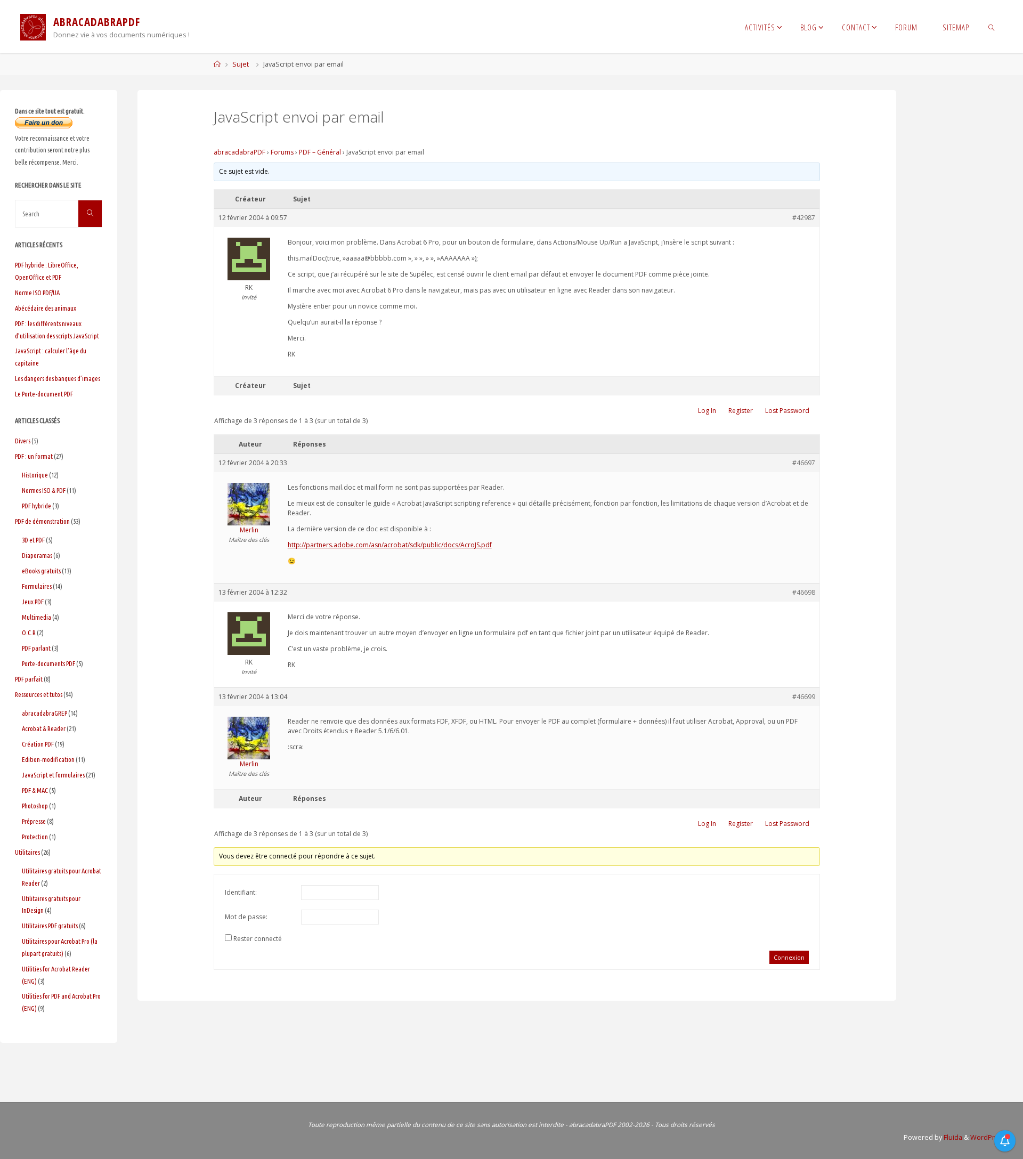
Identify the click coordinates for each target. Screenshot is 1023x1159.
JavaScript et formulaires (53, 775)
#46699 (803, 696)
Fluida (952, 1137)
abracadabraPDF (239, 152)
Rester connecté (257, 938)
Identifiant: (241, 892)
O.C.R (29, 632)
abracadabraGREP (44, 713)
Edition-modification (48, 759)
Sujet (240, 64)
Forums (282, 152)
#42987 (803, 217)
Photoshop (35, 805)
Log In (707, 410)
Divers (22, 440)
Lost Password (787, 410)
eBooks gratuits (41, 570)
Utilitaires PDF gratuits (50, 925)
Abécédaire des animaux (45, 308)
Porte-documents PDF (48, 663)
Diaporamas (37, 555)
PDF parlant (36, 648)
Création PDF (38, 744)
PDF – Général (320, 152)
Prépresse (34, 821)
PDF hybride (36, 505)
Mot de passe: (246, 916)
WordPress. (989, 1137)
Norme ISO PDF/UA (37, 292)
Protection (35, 836)
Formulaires (37, 586)
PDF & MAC (35, 790)
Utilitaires (27, 852)
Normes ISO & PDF (44, 490)
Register (740, 410)
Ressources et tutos (38, 694)
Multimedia (36, 617)
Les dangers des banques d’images (57, 378)
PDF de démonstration (42, 521)
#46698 (803, 592)
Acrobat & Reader (44, 728)
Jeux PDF (33, 601)
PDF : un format (34, 456)
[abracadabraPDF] (33, 26)
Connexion (789, 957)
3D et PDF (33, 540)
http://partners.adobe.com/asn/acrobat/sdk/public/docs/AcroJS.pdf (390, 544)
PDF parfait (29, 679)
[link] (991, 26)
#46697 (803, 462)
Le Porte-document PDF (44, 394)
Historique (35, 475)
